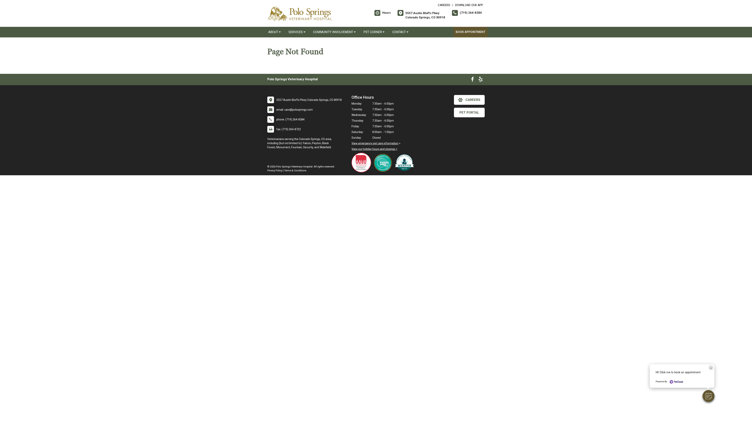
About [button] (273, 32)
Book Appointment (470, 32)
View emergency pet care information (375, 143)
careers (472, 100)
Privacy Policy (274, 170)
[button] (708, 396)
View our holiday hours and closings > (374, 149)
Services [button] (296, 32)
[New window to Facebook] (472, 80)
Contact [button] (399, 32)
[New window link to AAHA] (362, 162)
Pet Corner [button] (373, 32)
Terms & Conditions (295, 170)
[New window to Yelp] (480, 80)
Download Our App (469, 5)
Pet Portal (469, 112)
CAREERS (444, 5)
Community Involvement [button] (333, 32)
